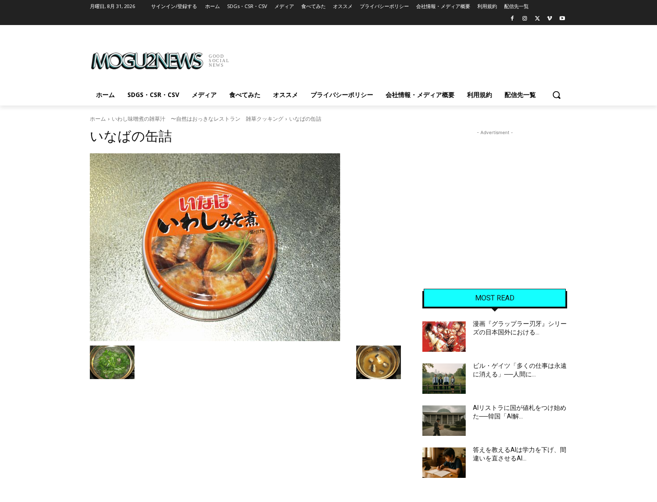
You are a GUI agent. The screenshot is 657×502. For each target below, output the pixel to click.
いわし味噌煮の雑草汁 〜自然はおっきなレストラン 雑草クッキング (197, 118)
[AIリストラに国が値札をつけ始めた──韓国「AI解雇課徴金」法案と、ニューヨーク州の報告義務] (444, 420)
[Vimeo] (549, 19)
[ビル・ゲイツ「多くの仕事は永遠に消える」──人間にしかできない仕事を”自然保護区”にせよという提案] (444, 378)
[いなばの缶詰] (245, 247)
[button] (556, 94)
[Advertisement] (395, 58)
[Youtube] (562, 19)
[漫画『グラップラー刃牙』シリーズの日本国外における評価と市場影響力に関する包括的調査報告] (444, 336)
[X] (537, 19)
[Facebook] (512, 19)
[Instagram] (525, 19)
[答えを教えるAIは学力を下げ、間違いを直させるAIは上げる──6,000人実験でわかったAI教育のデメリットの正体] (444, 462)
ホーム (98, 118)
